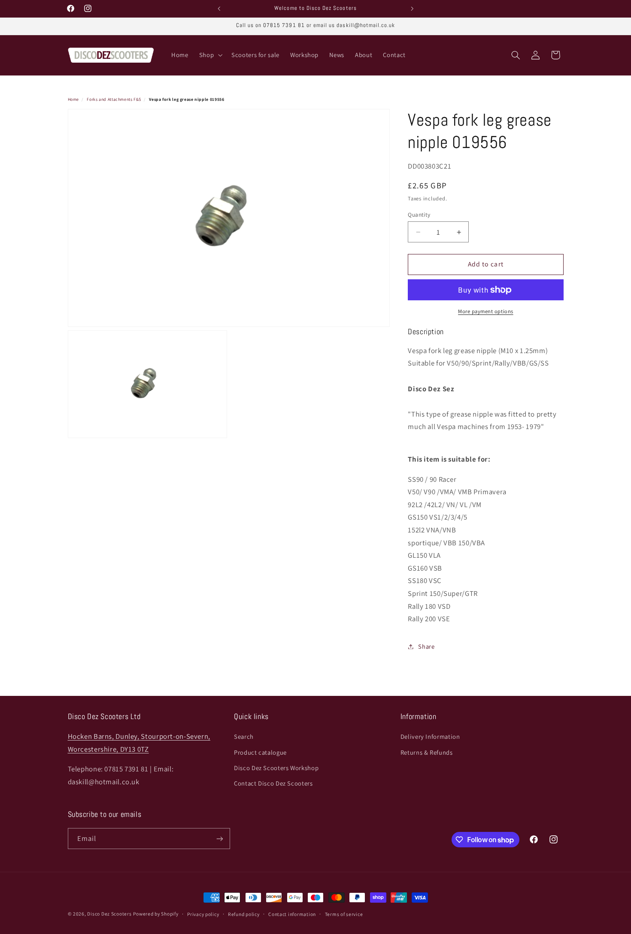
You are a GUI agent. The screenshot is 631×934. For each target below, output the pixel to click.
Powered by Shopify (155, 913)
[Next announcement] (412, 8)
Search (244, 736)
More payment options (485, 311)
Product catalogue (260, 752)
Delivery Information (430, 736)
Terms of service (344, 914)
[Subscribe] (219, 838)
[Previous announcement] (218, 8)
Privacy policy (203, 914)
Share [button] (426, 646)
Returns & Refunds (426, 752)
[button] (210, 55)
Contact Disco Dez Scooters (273, 784)
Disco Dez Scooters (109, 913)
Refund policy (244, 914)
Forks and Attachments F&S (114, 99)
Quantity (419, 214)
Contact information (292, 914)
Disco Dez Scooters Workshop (276, 768)
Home (73, 99)
